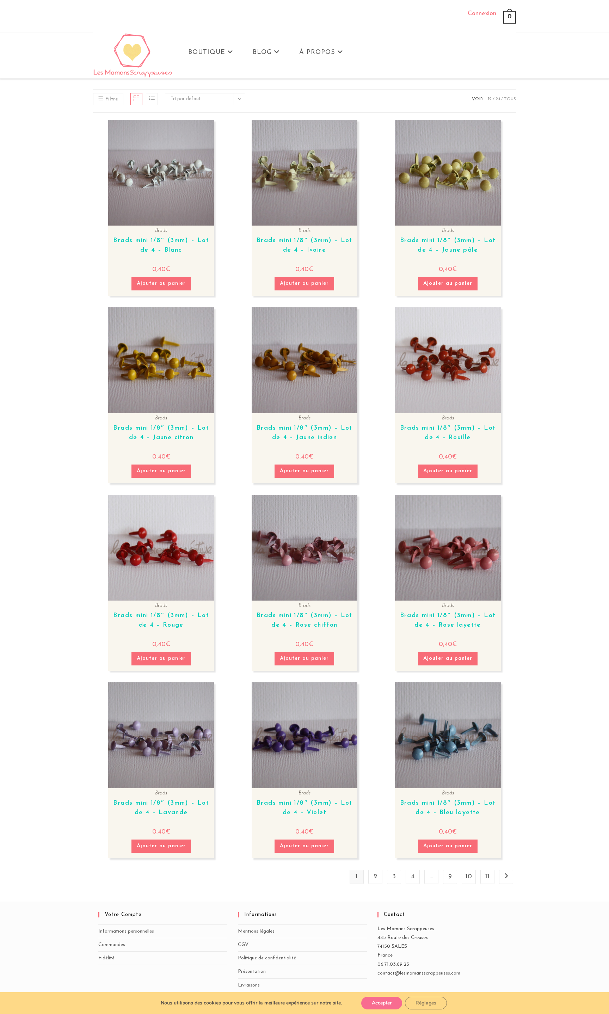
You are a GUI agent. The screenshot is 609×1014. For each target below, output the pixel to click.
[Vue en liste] (152, 99)
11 (487, 877)
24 (498, 99)
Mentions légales (256, 931)
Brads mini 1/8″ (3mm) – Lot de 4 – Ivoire (304, 245)
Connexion (482, 14)
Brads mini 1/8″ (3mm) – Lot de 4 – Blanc (161, 245)
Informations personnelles (126, 931)
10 (469, 877)
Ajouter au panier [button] (161, 283)
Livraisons (249, 985)
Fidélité (106, 958)
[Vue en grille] (136, 99)
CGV (243, 944)
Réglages (426, 1003)
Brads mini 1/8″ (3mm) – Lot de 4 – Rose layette (448, 620)
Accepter (382, 1003)
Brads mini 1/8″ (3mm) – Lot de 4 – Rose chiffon (304, 620)
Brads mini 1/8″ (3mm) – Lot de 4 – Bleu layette (448, 808)
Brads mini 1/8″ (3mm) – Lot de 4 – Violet (304, 808)
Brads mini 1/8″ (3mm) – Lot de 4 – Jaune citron (161, 433)
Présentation (252, 971)
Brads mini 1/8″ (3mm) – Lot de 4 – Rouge (161, 620)
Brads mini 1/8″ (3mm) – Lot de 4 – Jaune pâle (448, 245)
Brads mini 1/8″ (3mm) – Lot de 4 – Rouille (448, 433)
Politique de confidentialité (267, 958)
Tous (510, 99)
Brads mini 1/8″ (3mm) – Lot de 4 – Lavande (161, 808)
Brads (161, 230)
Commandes (111, 944)
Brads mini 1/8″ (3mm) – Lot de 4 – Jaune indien (304, 433)
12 (490, 99)
